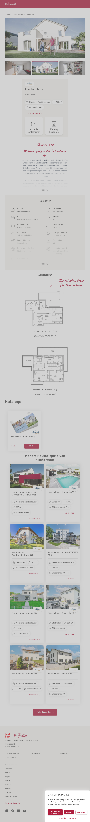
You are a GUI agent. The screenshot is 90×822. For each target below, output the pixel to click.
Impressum (72, 818)
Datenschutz (63, 818)
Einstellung (81, 812)
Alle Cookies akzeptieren (55, 812)
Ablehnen (69, 812)
